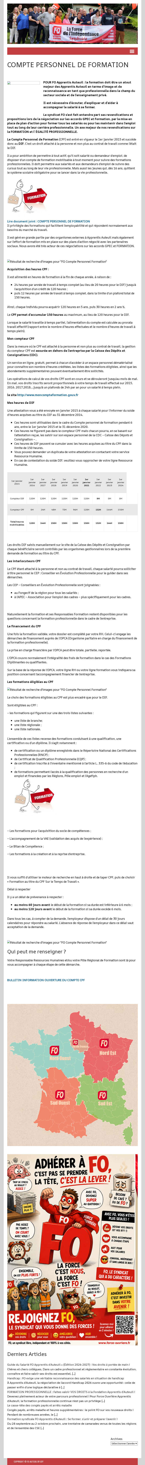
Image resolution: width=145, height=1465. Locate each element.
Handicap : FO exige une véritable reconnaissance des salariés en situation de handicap (65, 1378)
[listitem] (48, 1052)
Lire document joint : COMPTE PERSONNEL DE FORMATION (48, 221)
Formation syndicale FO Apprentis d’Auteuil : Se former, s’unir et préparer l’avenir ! (62, 1419)
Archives (116, 1439)
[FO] (72, 24)
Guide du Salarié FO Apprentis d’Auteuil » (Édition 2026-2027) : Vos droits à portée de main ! (68, 1365)
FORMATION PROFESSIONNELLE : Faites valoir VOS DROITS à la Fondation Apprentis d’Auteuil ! (71, 1392)
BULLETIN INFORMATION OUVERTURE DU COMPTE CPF (46, 980)
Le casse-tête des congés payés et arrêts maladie (39, 1405)
